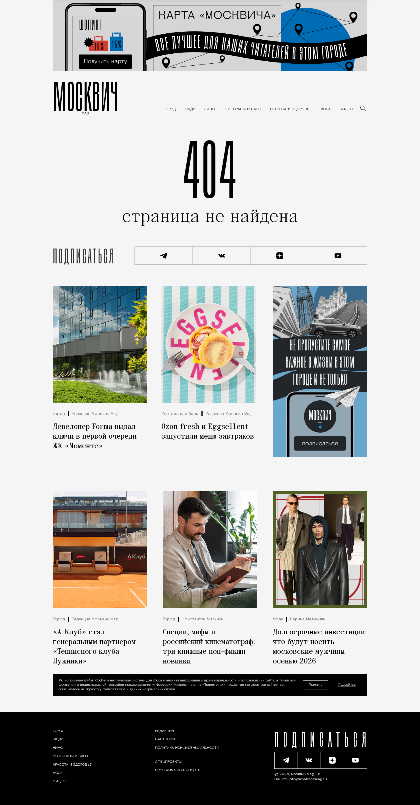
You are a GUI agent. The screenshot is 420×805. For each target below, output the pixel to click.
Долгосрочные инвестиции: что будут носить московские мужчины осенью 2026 (320, 646)
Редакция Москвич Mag (95, 414)
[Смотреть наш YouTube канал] (338, 256)
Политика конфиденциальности (187, 748)
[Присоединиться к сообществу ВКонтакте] (222, 256)
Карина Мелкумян (307, 619)
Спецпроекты (168, 762)
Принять (315, 685)
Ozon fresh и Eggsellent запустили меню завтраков (207, 432)
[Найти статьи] (363, 109)
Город (59, 414)
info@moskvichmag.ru (308, 779)
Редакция (164, 731)
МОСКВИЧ (85, 96)
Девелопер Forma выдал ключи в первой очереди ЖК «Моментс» (95, 436)
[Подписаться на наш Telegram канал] (164, 256)
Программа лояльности (178, 770)
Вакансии (165, 739)
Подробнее (347, 685)
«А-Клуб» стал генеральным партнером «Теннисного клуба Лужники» (94, 646)
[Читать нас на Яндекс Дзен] (280, 256)
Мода (278, 619)
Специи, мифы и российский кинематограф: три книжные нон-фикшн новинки (209, 646)
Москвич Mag (303, 774)
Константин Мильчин (202, 619)
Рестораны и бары (180, 414)
